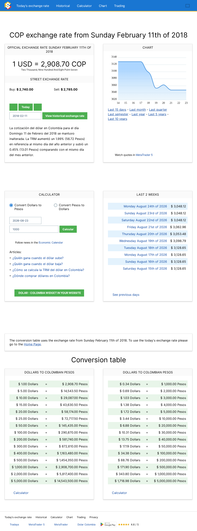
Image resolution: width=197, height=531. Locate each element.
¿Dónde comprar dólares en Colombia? (41, 276)
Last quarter (158, 109)
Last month (137, 109)
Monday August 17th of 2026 (145, 255)
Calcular (68, 229)
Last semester (118, 114)
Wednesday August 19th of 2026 (143, 241)
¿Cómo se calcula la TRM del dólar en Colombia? (48, 270)
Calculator (84, 6)
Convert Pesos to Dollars (71, 207)
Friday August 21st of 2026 (147, 227)
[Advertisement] (98, 21)
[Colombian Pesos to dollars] (8, 7)
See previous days (125, 295)
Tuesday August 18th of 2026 (145, 248)
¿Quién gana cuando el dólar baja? (38, 264)
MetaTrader (61, 524)
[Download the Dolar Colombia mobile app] (108, 524)
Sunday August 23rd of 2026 (145, 213)
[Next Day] (38, 107)
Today (26, 107)
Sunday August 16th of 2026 (146, 261)
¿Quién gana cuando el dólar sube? (38, 258)
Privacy (93, 517)
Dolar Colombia (86, 524)
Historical (63, 6)
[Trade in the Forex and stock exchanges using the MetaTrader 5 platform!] (177, 6)
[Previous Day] (13, 107)
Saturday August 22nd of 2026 (144, 220)
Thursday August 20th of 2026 (144, 234)
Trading (119, 6)
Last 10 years (117, 119)
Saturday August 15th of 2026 (145, 268)
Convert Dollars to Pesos (28, 207)
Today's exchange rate (32, 6)
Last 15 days (117, 109)
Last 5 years (157, 114)
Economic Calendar (51, 242)
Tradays (14, 524)
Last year (138, 114)
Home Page (32, 344)
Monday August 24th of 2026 (145, 206)
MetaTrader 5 (144, 154)
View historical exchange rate (64, 115)
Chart (103, 6)
